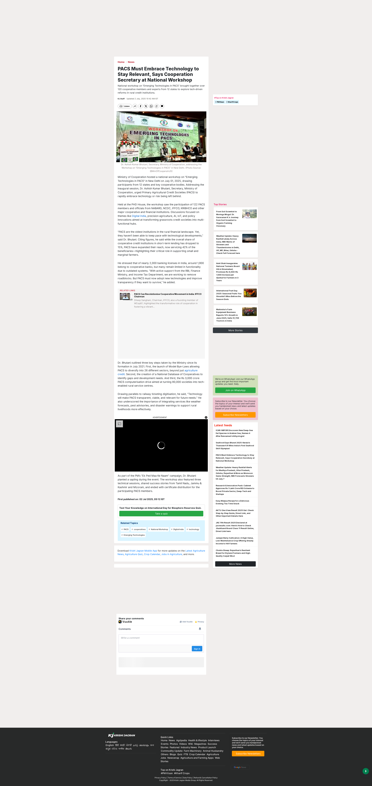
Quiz (179, 754)
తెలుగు (128, 748)
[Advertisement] (162, 335)
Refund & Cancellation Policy (206, 778)
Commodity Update (172, 750)
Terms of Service (174, 778)
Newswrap (173, 757)
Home (164, 740)
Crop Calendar (152, 554)
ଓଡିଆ (114, 748)
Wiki (190, 743)
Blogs (173, 754)
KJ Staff (121, 99)
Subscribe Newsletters (235, 414)
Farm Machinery (193, 750)
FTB (186, 754)
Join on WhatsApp (235, 390)
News (172, 740)
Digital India (139, 215)
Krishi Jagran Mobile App (143, 550)
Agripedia (181, 740)
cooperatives (139, 529)
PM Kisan (220, 102)
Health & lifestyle (197, 740)
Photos (174, 743)
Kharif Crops (233, 102)
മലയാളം (144, 745)
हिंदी (117, 745)
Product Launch (207, 747)
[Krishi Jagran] (120, 735)
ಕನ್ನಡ (108, 748)
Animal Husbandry (213, 750)
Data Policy (187, 778)
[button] (206, 417)
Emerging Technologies (134, 535)
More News (235, 563)
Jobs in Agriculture (171, 554)
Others (164, 754)
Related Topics (129, 523)
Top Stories (220, 204)
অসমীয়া (121, 748)
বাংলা (152, 745)
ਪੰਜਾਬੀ (129, 745)
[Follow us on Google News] (239, 767)
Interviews (214, 740)
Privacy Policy (160, 778)
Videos (183, 743)
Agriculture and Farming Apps (197, 757)
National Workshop (159, 529)
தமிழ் (135, 745)
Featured (174, 747)
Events (165, 743)
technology (193, 529)
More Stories (235, 330)
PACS (125, 529)
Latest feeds (223, 425)
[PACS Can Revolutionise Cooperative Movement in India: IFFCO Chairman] (126, 303)
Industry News (189, 747)
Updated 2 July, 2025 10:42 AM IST (142, 99)
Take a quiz (161, 513)
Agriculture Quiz (134, 554)
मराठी (122, 745)
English (110, 745)
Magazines (200, 743)
